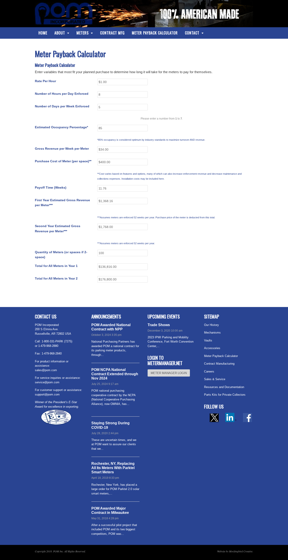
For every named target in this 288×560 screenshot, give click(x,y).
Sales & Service (214, 379)
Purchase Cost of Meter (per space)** (63, 161)
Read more (112, 355)
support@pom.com (47, 394)
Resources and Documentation (224, 387)
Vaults (208, 340)
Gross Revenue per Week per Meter (62, 148)
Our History (211, 325)
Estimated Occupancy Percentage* (61, 127)
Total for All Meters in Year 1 (56, 266)
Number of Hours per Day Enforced (61, 93)
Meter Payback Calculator (155, 33)
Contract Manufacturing (219, 363)
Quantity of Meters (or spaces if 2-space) (61, 254)
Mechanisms (212, 332)
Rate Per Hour (45, 81)
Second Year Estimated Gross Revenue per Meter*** (57, 228)
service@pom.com (47, 382)
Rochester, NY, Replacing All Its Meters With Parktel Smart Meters (113, 468)
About (59, 33)
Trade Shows (159, 325)
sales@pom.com (46, 370)
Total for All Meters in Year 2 (56, 278)
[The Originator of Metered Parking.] (64, 22)
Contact (192, 33)
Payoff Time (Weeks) (50, 187)
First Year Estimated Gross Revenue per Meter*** (62, 202)
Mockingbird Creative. (241, 551)
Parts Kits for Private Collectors (224, 394)
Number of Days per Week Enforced (62, 106)
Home (42, 33)
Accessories (212, 348)
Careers (209, 371)
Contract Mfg (112, 33)
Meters (82, 33)
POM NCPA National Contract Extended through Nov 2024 (114, 374)
